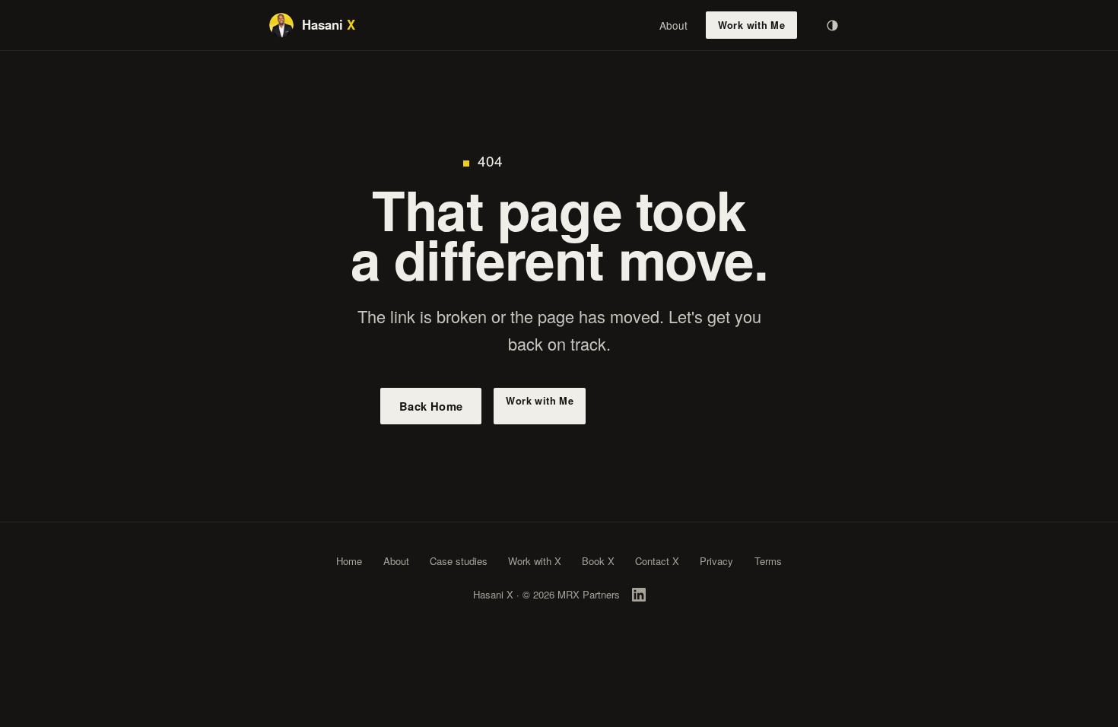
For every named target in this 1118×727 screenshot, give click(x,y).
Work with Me (752, 25)
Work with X (534, 561)
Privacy (716, 561)
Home (349, 561)
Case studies (459, 561)
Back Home (431, 406)
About (673, 25)
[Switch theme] (832, 25)
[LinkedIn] (639, 595)
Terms (768, 561)
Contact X (657, 561)
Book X (598, 561)
